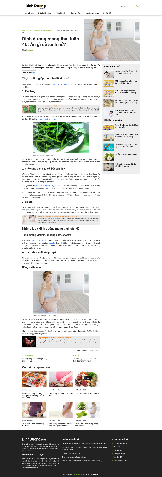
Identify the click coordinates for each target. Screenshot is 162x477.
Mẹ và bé (117, 447)
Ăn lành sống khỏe (120, 443)
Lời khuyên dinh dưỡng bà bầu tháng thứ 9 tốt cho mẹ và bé (57, 216)
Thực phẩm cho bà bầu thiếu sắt (87, 394)
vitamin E (57, 179)
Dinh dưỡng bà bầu (46, 30)
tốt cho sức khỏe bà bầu (61, 84)
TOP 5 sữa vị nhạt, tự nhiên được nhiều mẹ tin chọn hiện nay (125, 112)
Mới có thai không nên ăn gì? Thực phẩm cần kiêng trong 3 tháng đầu (33, 396)
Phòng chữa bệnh (120, 454)
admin (30, 50)
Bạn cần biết (107, 13)
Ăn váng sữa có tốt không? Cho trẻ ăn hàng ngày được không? (126, 101)
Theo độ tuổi (118, 450)
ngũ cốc (52, 243)
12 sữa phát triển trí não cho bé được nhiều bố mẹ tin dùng (126, 72)
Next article (76, 355)
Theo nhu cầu (75, 13)
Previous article (27, 355)
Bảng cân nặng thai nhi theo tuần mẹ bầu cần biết (54, 338)
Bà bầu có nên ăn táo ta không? (126, 154)
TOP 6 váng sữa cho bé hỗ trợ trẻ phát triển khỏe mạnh (126, 82)
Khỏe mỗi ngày (29, 13)
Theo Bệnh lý (61, 13)
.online (34, 439)
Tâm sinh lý (118, 457)
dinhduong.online (79, 474)
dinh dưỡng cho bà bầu (39, 240)
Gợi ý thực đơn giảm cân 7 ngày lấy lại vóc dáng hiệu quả (126, 146)
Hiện (33, 73)
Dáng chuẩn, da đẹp (120, 460)
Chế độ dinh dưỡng (44, 13)
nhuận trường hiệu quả (48, 119)
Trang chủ (25, 30)
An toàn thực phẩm (92, 13)
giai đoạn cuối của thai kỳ (44, 186)
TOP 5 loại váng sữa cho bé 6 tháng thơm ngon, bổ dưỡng (125, 92)
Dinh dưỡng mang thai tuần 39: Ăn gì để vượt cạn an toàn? (60, 425)
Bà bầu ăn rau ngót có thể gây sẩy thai (50, 106)
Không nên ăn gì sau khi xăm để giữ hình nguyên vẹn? (125, 165)
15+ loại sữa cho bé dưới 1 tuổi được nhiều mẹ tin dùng (126, 136)
